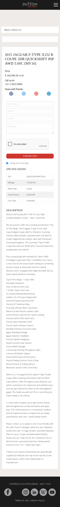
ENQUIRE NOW (30, 156)
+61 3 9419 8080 (13, 84)
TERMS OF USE (21, 500)
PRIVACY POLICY (38, 500)
